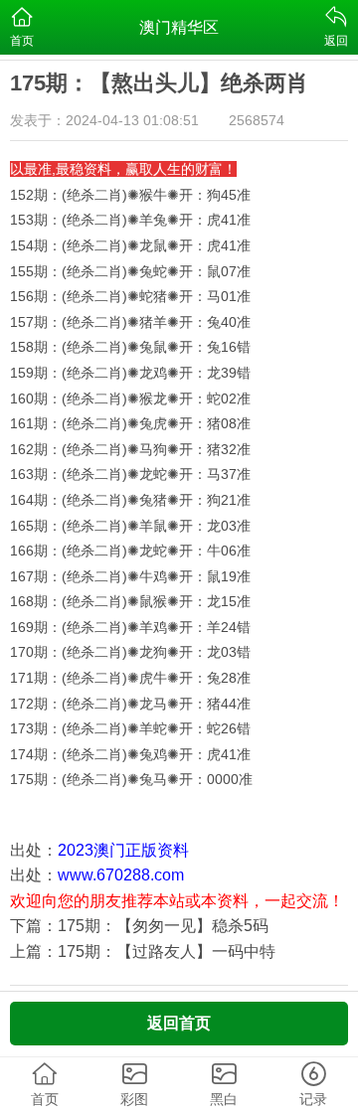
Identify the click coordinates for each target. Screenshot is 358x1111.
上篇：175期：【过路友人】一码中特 (142, 951)
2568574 (256, 120)
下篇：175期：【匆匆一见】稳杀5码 (139, 925)
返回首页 (179, 1023)
